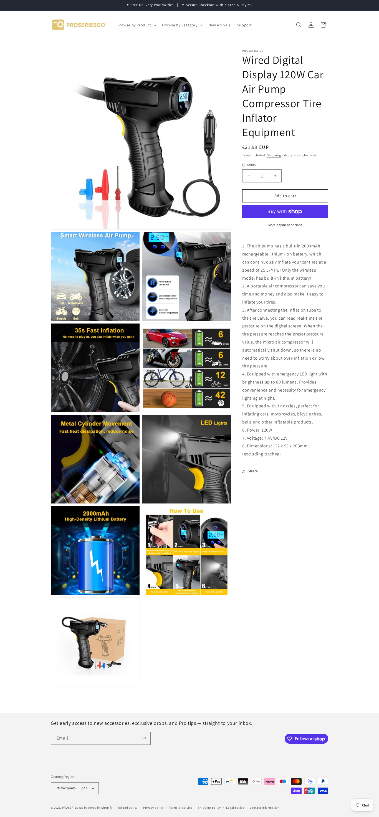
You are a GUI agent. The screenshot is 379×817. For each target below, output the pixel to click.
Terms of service (180, 808)
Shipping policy (209, 808)
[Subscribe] (144, 738)
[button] (136, 25)
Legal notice (235, 808)
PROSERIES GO (72, 808)
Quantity (249, 164)
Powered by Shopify (98, 808)
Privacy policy (153, 808)
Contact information (265, 808)
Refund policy (128, 808)
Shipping (274, 155)
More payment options (285, 225)
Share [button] (253, 471)
